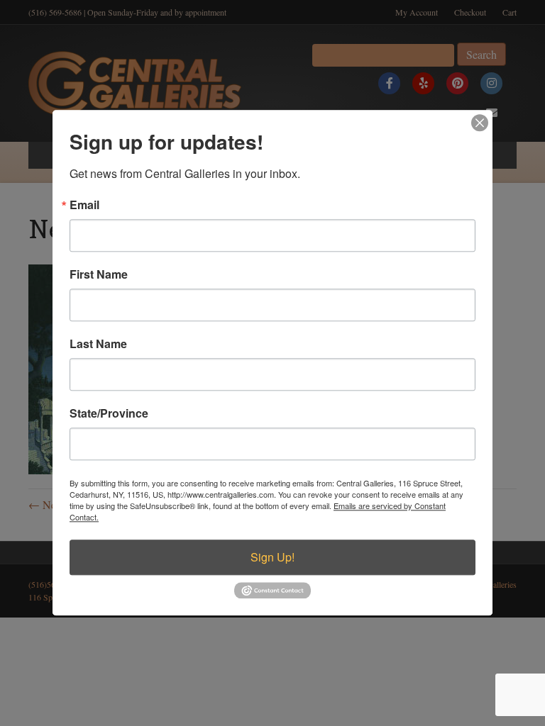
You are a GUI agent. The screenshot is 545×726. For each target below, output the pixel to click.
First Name (99, 274)
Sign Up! (272, 557)
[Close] (479, 122)
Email (84, 205)
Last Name (98, 344)
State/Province (109, 413)
